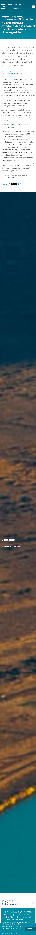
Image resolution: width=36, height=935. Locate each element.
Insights (5, 17)
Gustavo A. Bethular (13, 74)
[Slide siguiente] (33, 903)
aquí (12, 127)
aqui (12, 177)
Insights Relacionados (11, 902)
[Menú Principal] (33, 6)
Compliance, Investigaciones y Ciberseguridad (17, 18)
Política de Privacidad (9, 933)
